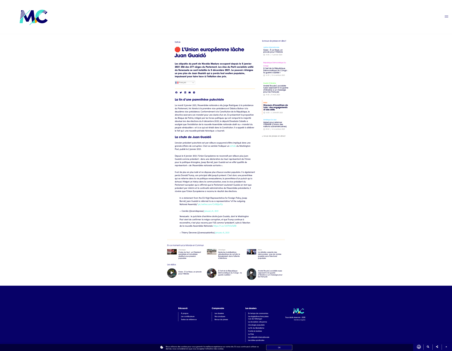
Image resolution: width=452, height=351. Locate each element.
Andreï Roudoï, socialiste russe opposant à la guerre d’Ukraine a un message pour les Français (275, 89)
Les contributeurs (187, 317)
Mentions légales (299, 320)
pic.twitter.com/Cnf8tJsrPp (210, 204)
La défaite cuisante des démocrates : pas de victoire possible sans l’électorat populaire (269, 255)
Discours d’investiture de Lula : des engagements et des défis (275, 107)
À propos (184, 313)
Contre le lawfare (255, 331)
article (233, 145)
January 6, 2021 (211, 210)
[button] (176, 92)
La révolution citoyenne (257, 322)
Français (182, 82)
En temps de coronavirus (258, 313)
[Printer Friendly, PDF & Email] (419, 348)
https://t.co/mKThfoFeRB (224, 225)
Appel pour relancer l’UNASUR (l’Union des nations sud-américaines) (275, 125)
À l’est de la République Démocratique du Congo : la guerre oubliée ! (275, 71)
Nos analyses (220, 317)
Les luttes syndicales (256, 340)
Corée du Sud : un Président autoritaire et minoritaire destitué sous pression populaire (189, 255)
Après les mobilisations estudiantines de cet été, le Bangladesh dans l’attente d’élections (229, 255)
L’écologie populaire (256, 325)
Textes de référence (189, 320)
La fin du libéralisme (256, 328)
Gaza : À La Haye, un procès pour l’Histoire (273, 51)
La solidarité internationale (258, 337)
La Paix (251, 334)
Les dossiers (219, 313)
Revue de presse (221, 320)
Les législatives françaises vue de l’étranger (258, 318)
